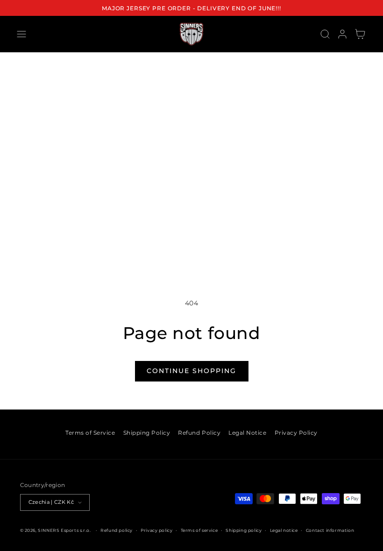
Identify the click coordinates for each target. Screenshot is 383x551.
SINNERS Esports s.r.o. (64, 530)
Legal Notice (247, 432)
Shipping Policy (146, 432)
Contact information (330, 530)
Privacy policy (156, 530)
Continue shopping (191, 371)
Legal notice (284, 530)
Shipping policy (244, 530)
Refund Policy (199, 432)
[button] (21, 33)
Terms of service (199, 530)
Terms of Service (90, 432)
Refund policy (116, 530)
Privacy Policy (296, 432)
